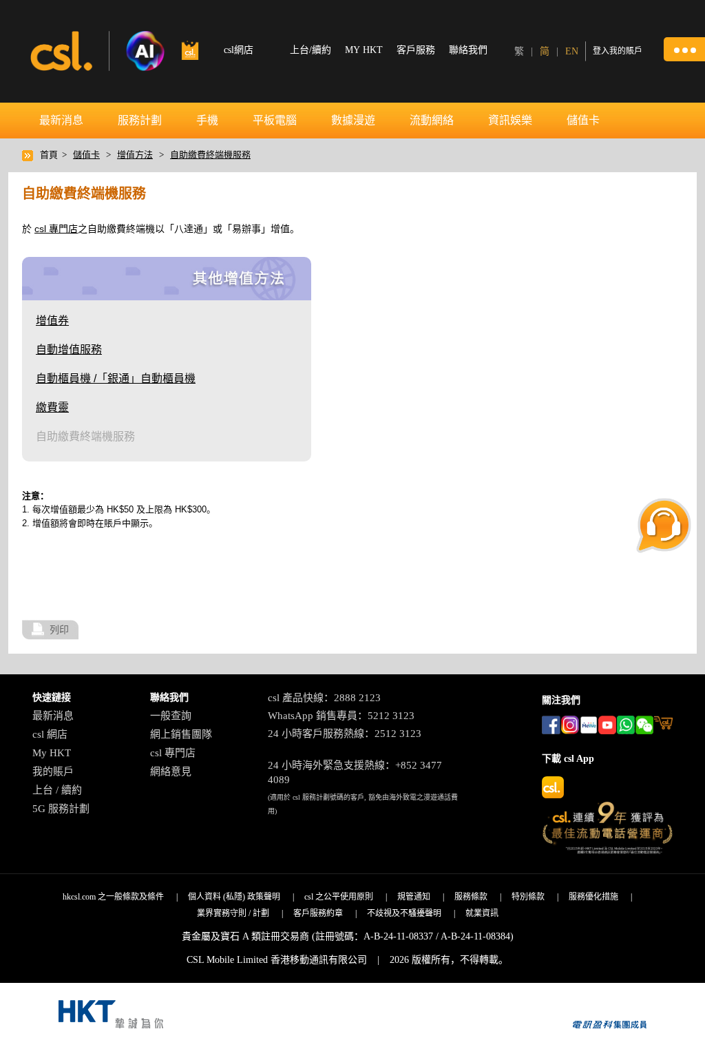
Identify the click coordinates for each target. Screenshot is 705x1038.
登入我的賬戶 (617, 51)
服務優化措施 (593, 897)
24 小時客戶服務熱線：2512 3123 (344, 733)
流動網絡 (432, 120)
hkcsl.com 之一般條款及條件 (113, 897)
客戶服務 (416, 50)
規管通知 (413, 897)
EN (571, 51)
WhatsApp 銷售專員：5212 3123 (341, 715)
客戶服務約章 (318, 913)
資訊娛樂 (510, 120)
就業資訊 (481, 913)
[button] (684, 49)
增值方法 (135, 154)
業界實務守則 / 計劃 (233, 913)
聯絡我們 (468, 50)
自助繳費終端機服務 (210, 154)
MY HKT (364, 50)
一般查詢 (170, 715)
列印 (59, 629)
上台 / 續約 (57, 790)
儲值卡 (583, 120)
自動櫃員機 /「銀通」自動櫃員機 (116, 378)
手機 (207, 120)
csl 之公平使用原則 (338, 897)
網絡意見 (170, 771)
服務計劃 (140, 120)
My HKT (51, 752)
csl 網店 (49, 734)
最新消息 (61, 120)
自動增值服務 (69, 349)
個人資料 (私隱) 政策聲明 (234, 897)
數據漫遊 (353, 120)
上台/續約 (310, 50)
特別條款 (528, 897)
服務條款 (470, 897)
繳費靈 (52, 407)
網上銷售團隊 (181, 734)
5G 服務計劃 (61, 808)
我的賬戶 (53, 771)
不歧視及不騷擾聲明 (404, 913)
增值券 (52, 320)
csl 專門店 (56, 228)
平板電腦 (275, 120)
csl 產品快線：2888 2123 (324, 697)
